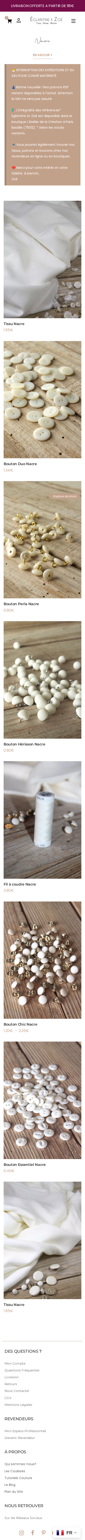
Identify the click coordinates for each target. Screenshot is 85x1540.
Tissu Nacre (14, 324)
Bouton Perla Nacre (21, 604)
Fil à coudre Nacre (20, 884)
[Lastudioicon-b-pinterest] (43, 1533)
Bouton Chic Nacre (20, 1024)
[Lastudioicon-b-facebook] (32, 1533)
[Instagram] (21, 1533)
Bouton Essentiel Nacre (25, 1164)
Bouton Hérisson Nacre (24, 744)
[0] (9, 20)
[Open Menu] (73, 21)
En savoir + (42, 55)
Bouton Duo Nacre (20, 464)
